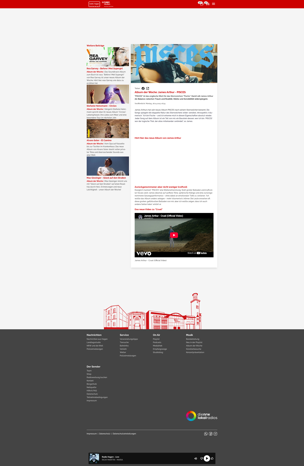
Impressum (92, 400)
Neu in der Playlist (194, 342)
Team (89, 371)
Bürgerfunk (92, 384)
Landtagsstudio (94, 342)
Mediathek (157, 346)
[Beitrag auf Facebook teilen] (143, 88)
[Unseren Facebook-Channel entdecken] (211, 434)
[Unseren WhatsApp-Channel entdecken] (206, 434)
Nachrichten (94, 334)
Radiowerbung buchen (97, 377)
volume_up (195, 458)
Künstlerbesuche (193, 349)
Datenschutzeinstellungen (124, 434)
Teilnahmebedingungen (97, 397)
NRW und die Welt (95, 346)
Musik (189, 334)
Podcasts (157, 342)
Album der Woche (194, 346)
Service (124, 334)
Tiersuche (124, 342)
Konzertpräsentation (195, 352)
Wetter (123, 352)
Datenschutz (92, 394)
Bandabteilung (192, 339)
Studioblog (158, 352)
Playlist (156, 339)
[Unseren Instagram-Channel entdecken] (215, 434)
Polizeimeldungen (95, 349)
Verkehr (123, 349)
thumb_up (212, 458)
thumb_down (201, 458)
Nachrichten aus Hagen (97, 339)
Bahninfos (124, 346)
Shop (89, 374)
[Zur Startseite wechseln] (94, 4)
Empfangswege (160, 349)
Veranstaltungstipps (129, 339)
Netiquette (91, 387)
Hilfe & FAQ (92, 391)
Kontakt (90, 381)
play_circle (207, 458)
